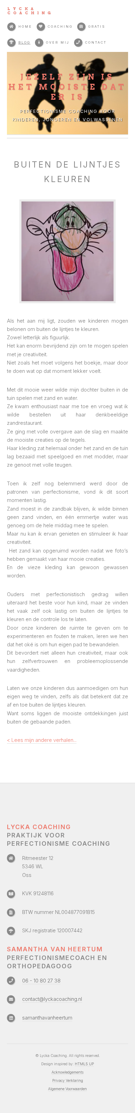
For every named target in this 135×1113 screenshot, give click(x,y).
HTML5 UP (84, 1064)
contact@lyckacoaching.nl (52, 999)
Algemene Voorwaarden (67, 1089)
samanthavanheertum (47, 1018)
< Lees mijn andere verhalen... (41, 740)
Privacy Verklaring (67, 1080)
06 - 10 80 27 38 (41, 981)
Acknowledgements (67, 1072)
